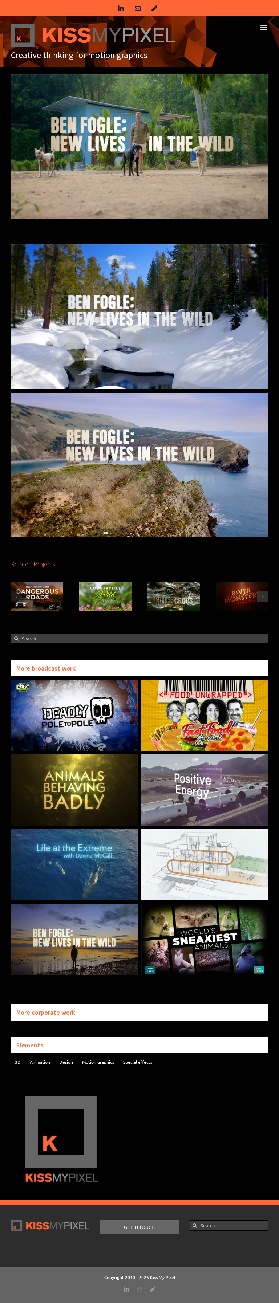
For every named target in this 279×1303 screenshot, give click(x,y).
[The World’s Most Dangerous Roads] (37, 585)
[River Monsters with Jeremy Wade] (242, 585)
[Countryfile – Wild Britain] (105, 585)
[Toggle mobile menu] (264, 27)
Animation (40, 1062)
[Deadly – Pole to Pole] (74, 683)
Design (66, 1062)
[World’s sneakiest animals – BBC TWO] (204, 907)
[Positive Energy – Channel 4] (204, 758)
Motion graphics (98, 1062)
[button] (16, 596)
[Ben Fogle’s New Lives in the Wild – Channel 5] (74, 907)
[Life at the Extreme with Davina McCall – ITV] (74, 833)
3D (18, 1062)
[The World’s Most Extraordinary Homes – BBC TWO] (204, 833)
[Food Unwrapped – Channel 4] (204, 683)
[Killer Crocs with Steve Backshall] (173, 585)
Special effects (137, 1062)
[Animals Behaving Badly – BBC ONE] (74, 758)
